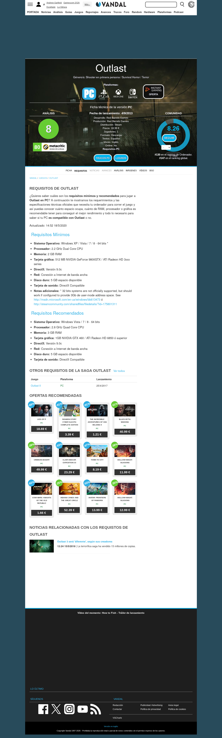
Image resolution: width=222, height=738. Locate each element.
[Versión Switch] (133, 93)
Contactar (117, 709)
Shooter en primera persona (103, 77)
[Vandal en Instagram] (69, 709)
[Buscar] (182, 4)
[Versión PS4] (104, 93)
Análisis (58, 12)
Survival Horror (131, 77)
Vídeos (143, 170)
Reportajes (92, 12)
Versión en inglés (111, 726)
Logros (121, 158)
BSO (152, 170)
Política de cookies (177, 709)
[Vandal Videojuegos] (111, 4)
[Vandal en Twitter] (56, 709)
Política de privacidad (150, 709)
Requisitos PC (111, 149)
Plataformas (164, 12)
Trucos (117, 12)
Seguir (169, 138)
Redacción (118, 705)
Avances (106, 12)
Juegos (78, 12)
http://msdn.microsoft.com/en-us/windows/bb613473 (67, 299)
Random (137, 12)
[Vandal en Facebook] (43, 709)
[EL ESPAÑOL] (191, 4)
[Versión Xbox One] (118, 93)
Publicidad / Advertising (151, 705)
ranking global (179, 158)
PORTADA (33, 12)
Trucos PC (103, 158)
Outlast (111, 67)
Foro (126, 12)
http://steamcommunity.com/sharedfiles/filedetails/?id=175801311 (75, 304)
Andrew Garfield (54, 3)
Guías (68, 12)
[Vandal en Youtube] (82, 709)
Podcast (178, 12)
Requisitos (80, 171)
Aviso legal (173, 705)
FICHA (69, 170)
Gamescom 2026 (71, 3)
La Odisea (62, 7)
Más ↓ (87, 4)
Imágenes (131, 170)
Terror (145, 77)
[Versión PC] (89, 94)
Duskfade (51, 7)
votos (173, 155)
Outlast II (36, 385)
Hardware (149, 12)
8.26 (173, 128)
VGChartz (117, 718)
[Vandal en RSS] (95, 709)
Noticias (46, 12)
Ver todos (119, 371)
